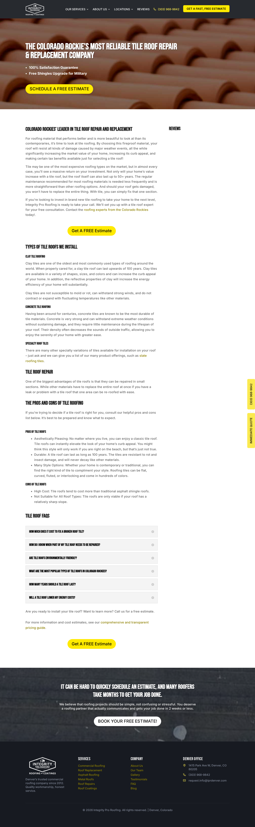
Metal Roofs (86, 779)
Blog (134, 788)
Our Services (75, 9)
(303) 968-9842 (168, 9)
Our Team (137, 770)
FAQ (133, 783)
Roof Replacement (90, 770)
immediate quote (251, 430)
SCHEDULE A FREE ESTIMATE (59, 88)
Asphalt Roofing (88, 774)
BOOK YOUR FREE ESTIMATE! (127, 721)
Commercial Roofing (91, 765)
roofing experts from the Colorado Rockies (116, 210)
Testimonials (139, 779)
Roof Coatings (87, 788)
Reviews (143, 9)
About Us (100, 9)
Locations (122, 9)
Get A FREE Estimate (92, 230)
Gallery (135, 774)
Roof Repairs (86, 783)
